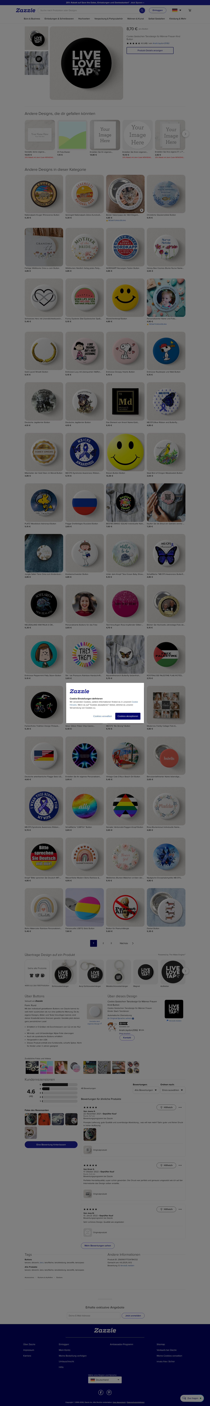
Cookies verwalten (102, 716)
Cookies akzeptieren (128, 716)
